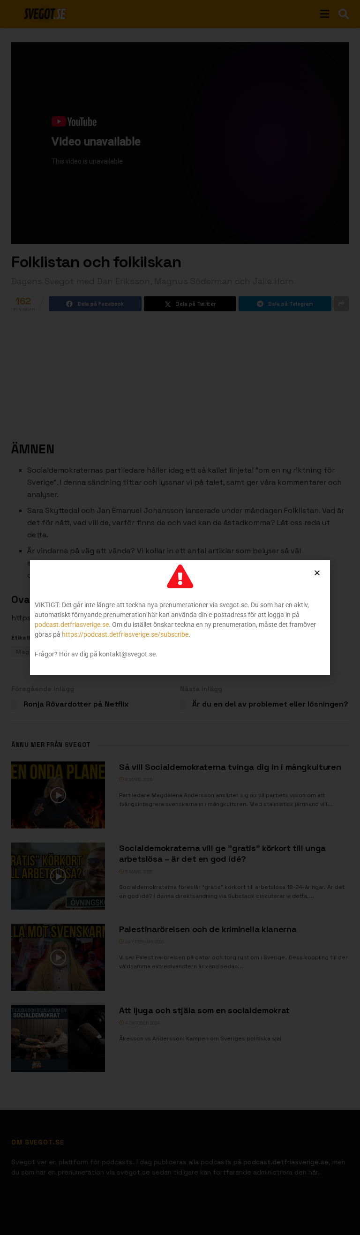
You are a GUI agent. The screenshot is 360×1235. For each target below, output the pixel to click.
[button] (317, 572)
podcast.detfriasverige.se (72, 624)
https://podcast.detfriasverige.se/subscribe (125, 634)
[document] (180, 617)
